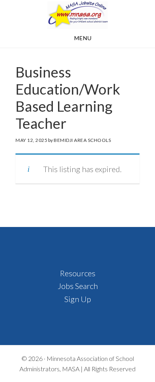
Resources (77, 273)
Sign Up (77, 299)
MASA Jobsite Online (77, 15)
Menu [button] (83, 38)
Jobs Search (78, 286)
